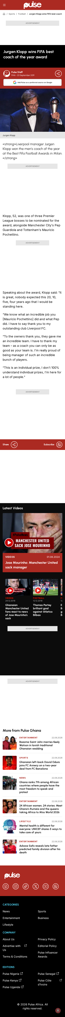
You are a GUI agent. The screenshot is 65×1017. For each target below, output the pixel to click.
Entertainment (28, 737)
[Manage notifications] (58, 1010)
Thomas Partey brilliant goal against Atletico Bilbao (42, 610)
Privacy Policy (47, 939)
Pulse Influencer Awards (48, 954)
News (22, 778)
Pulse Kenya (10, 980)
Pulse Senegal (46, 973)
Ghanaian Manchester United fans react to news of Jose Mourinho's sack (17, 611)
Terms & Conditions (15, 956)
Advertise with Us (11, 948)
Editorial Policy (47, 946)
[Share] (58, 73)
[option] (17, 601)
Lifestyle (25, 821)
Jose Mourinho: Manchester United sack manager (31, 565)
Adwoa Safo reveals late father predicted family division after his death (39, 849)
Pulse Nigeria (11, 973)
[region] (32, 600)
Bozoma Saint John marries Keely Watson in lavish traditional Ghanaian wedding (39, 745)
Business (43, 918)
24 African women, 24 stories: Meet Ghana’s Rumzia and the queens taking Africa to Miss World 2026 (40, 809)
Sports (12, 14)
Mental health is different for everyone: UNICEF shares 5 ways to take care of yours (40, 829)
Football (22, 14)
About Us (8, 939)
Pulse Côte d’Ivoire (44, 982)
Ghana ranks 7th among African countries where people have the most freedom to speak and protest (39, 787)
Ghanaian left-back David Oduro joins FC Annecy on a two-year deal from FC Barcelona (39, 765)
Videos (10, 557)
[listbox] (33, 600)
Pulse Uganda (11, 987)
